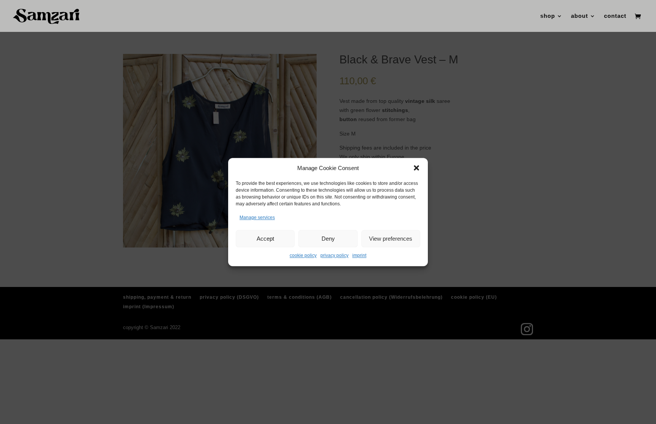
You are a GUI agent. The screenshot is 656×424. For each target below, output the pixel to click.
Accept (265, 238)
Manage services (257, 218)
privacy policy (334, 255)
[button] (416, 168)
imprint (359, 255)
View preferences (390, 238)
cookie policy (303, 255)
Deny (328, 238)
